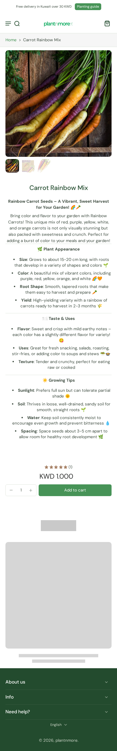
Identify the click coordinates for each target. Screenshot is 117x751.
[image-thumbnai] (12, 166)
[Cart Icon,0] (106, 23)
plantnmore (67, 740)
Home (11, 40)
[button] (75, 490)
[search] (17, 23)
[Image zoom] (58, 103)
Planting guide (88, 6)
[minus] (11, 490)
